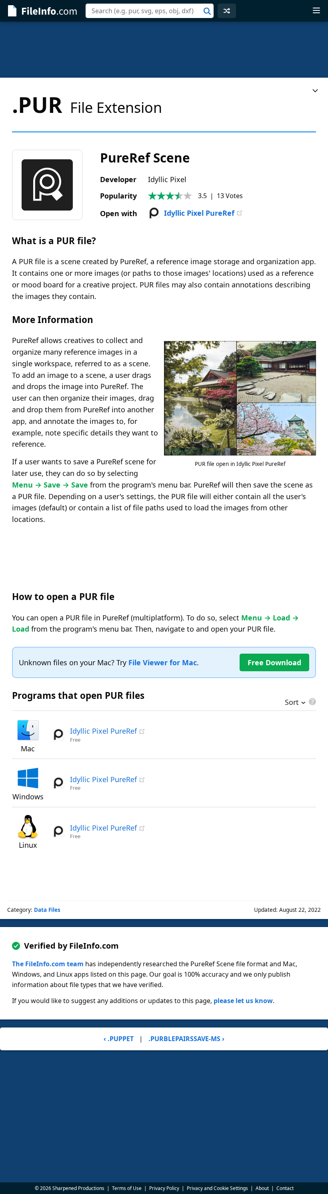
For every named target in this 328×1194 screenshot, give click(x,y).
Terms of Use (127, 1188)
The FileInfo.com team (48, 963)
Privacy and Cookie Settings (217, 1188)
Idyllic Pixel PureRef (199, 213)
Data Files (47, 909)
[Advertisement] (164, 50)
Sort (292, 702)
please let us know (243, 1000)
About (262, 1188)
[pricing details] (311, 701)
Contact (285, 1188)
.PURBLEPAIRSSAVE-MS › (186, 1038)
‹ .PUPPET (119, 1038)
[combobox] (150, 11)
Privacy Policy (164, 1188)
